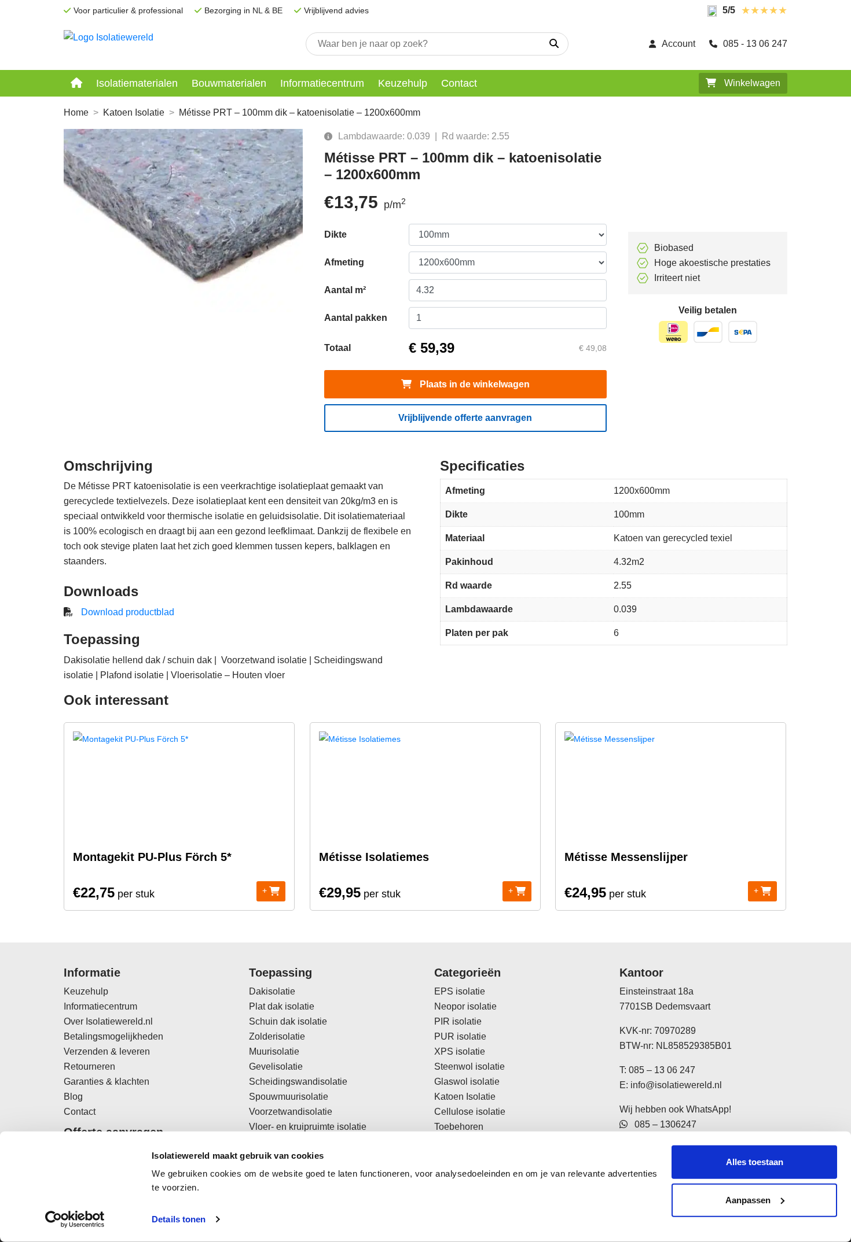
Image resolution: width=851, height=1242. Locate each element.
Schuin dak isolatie (288, 1021)
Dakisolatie (272, 991)
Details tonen (179, 1219)
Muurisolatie (274, 1051)
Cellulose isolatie (469, 1112)
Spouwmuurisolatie (288, 1096)
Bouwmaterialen (229, 83)
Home (76, 112)
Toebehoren (458, 1127)
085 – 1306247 (662, 1124)
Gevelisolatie (276, 1066)
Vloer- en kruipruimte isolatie (307, 1127)
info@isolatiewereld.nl (676, 1085)
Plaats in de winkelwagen (473, 384)
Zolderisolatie (277, 1036)
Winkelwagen (751, 83)
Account (678, 44)
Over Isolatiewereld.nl (108, 1021)
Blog (73, 1096)
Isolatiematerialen (137, 83)
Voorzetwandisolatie (290, 1112)
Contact (459, 83)
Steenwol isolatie (469, 1066)
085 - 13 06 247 (755, 44)
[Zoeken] (554, 44)
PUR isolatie (460, 1036)
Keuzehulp (402, 83)
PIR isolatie (458, 1021)
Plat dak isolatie (281, 1006)
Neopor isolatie (465, 1006)
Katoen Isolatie (133, 112)
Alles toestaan (754, 1162)
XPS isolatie (459, 1051)
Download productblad (127, 612)
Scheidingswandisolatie (298, 1081)
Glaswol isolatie (467, 1081)
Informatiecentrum (322, 83)
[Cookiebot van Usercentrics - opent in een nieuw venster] (75, 1219)
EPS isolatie (459, 991)
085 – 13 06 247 (662, 1070)
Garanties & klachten (106, 1081)
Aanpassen (748, 1199)
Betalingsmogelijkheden (113, 1036)
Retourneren (89, 1066)
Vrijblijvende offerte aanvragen (465, 418)
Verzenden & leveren (107, 1051)
